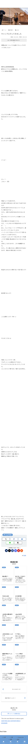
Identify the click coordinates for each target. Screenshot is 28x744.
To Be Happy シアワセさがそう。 (14, 4)
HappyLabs (21, 737)
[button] (18, 542)
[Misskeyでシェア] (23, 524)
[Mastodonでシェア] (11, 524)
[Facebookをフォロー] (12, 550)
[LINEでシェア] (10, 542)
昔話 (18, 739)
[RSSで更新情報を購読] (21, 550)
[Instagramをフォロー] (15, 550)
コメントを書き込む (14, 713)
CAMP (4, 737)
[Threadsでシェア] (11, 528)
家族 (11, 739)
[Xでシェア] (6, 539)
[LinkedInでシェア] (14, 532)
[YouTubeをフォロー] (18, 550)
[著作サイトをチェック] (6, 550)
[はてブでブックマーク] (22, 539)
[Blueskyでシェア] (17, 524)
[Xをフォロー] (9, 550)
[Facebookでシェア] (14, 539)
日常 (12, 737)
